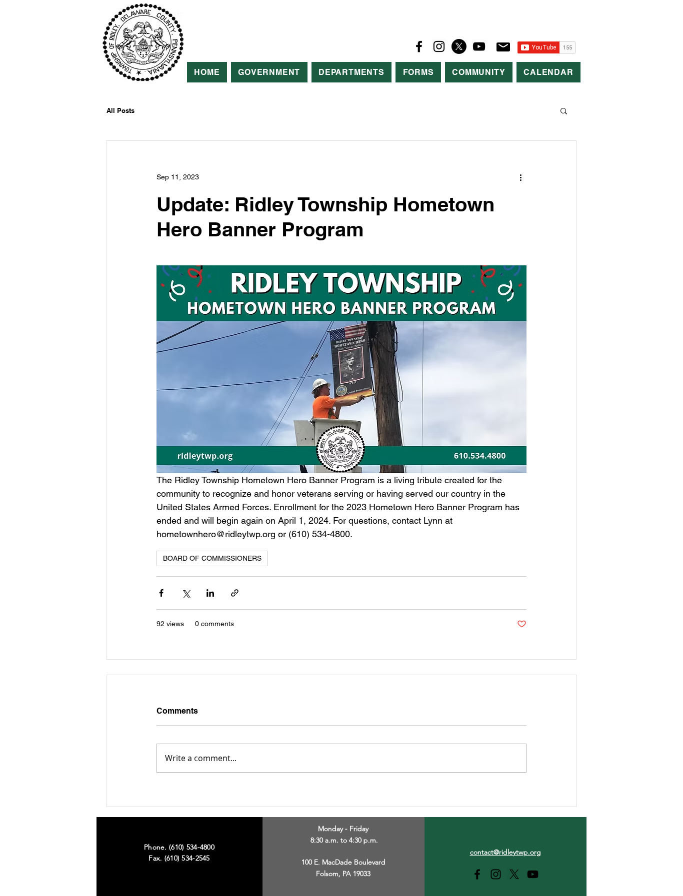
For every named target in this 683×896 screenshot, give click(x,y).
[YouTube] (479, 46)
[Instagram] (439, 46)
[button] (269, 72)
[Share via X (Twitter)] (185, 593)
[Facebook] (419, 46)
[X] (459, 46)
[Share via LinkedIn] (210, 593)
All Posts (120, 110)
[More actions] (520, 177)
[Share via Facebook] (161, 593)
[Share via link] (235, 593)
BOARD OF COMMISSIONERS (212, 558)
